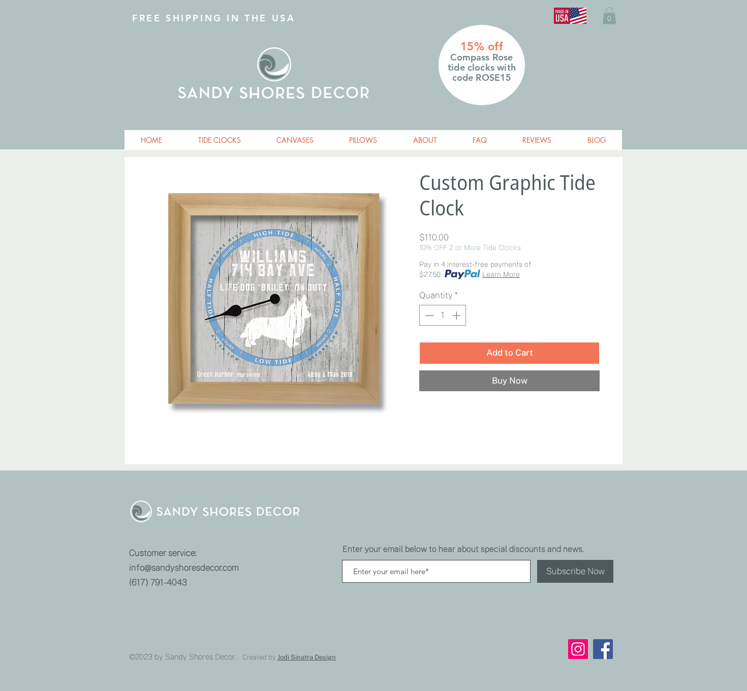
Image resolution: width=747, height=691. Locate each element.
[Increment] (457, 315)
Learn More (501, 274)
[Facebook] (603, 649)
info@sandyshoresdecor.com (184, 567)
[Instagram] (578, 649)
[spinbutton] (443, 315)
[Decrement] (428, 315)
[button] (609, 15)
